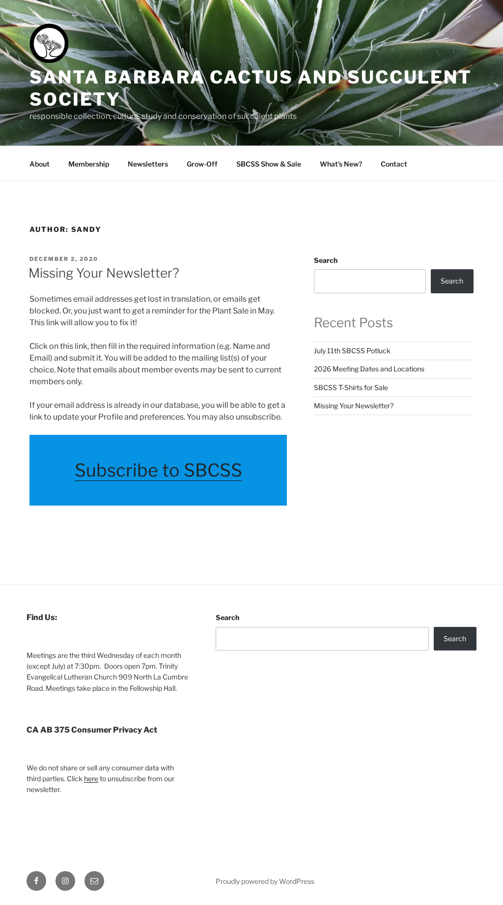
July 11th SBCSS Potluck (352, 350)
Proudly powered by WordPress (265, 881)
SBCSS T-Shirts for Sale (351, 387)
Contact (394, 164)
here (91, 778)
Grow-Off (202, 164)
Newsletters (148, 164)
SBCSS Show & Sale (268, 164)
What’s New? (341, 164)
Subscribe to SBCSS (158, 470)
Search (325, 260)
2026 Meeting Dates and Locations (369, 369)
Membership (88, 164)
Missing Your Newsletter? (103, 273)
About (39, 164)
